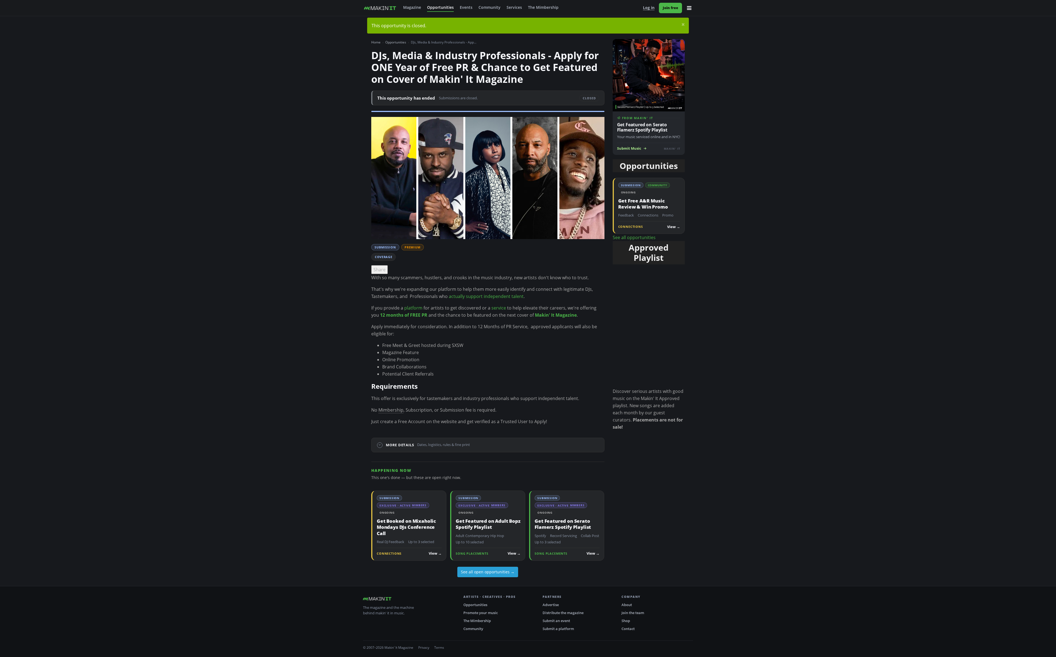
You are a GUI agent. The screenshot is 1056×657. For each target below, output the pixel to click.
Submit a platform (558, 628)
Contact (628, 628)
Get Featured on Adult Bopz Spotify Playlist (488, 524)
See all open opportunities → (488, 571)
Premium (412, 247)
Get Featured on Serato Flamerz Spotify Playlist (563, 524)
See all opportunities (634, 237)
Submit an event (556, 620)
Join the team (633, 612)
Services (514, 7)
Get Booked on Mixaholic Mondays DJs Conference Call (406, 527)
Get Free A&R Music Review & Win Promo (643, 204)
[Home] (380, 8)
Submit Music (629, 148)
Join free (670, 7)
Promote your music (480, 612)
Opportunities (440, 7)
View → (435, 553)
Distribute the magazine (563, 612)
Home (376, 42)
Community (490, 7)
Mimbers (419, 505)
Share (379, 270)
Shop (626, 620)
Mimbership (390, 410)
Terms (439, 647)
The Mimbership (543, 7)
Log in (648, 7)
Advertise (551, 604)
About (627, 604)
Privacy (423, 647)
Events (466, 7)
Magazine (412, 7)
